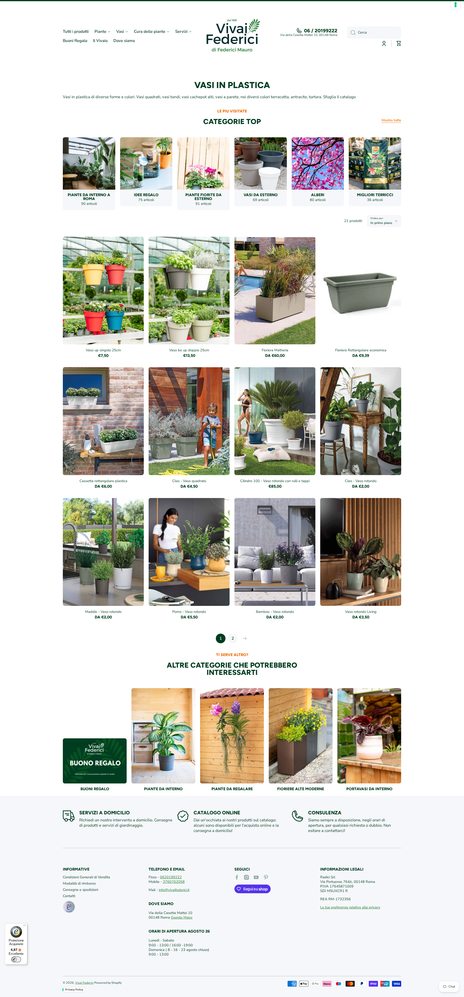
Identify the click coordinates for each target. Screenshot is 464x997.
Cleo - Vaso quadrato (189, 481)
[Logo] (232, 36)
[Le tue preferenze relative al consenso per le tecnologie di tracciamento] (455, 4)
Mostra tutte (391, 120)
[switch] (16, 959)
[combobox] (374, 33)
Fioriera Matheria (275, 350)
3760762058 (174, 881)
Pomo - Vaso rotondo (189, 611)
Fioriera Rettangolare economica (360, 350)
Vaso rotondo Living (361, 611)
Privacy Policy (74, 989)
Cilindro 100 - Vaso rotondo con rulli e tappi (275, 481)
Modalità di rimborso (79, 883)
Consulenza (324, 813)
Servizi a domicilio (104, 813)
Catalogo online (217, 813)
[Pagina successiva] (243, 638)
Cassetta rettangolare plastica (103, 481)
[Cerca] (351, 33)
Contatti (69, 895)
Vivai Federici (84, 983)
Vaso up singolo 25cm (103, 350)
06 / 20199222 (320, 30)
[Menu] (24, 926)
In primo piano (381, 223)
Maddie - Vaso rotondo (103, 611)
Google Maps (181, 917)
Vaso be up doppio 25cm (189, 350)
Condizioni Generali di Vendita (86, 877)
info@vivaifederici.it (174, 889)
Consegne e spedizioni (80, 889)
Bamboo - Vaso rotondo (275, 611)
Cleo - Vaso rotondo (361, 481)
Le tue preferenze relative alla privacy (350, 907)
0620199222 (171, 877)
